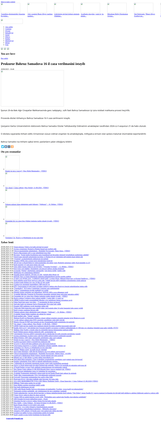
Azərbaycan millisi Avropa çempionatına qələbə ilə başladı (34, 413)
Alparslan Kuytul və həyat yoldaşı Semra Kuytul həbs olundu (35, 401)
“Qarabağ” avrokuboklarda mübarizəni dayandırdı (31, 259)
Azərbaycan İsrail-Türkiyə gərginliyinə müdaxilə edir (32, 342)
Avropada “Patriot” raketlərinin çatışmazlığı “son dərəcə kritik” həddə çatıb (39, 271)
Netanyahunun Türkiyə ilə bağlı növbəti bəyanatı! (31, 247)
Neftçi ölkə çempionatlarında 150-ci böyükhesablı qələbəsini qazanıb (37, 375)
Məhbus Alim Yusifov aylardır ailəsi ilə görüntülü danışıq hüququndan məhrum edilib (43, 330)
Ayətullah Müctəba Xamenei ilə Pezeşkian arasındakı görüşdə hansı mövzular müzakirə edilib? (46, 294)
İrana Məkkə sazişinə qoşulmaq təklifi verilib (29, 385)
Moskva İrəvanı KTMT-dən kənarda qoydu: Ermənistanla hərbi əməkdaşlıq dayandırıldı (44, 322)
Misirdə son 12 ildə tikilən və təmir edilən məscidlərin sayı (34, 357)
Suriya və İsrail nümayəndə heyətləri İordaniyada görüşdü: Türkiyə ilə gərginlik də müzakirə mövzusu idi (50, 365)
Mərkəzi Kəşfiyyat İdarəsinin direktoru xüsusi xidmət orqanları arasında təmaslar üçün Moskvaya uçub (49, 318)
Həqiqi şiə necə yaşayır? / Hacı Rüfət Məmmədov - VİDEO (26, 171)
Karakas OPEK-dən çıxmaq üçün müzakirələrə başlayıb (33, 261)
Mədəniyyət (9, 41)
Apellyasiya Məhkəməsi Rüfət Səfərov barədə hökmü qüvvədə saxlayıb (38, 355)
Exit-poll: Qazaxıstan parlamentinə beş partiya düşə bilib (33, 377)
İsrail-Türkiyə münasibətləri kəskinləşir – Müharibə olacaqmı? (35, 409)
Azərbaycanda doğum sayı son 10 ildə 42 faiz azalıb (32, 282)
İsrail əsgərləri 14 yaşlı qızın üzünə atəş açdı (29, 265)
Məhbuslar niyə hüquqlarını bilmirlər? (27, 273)
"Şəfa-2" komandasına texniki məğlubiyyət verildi (31, 290)
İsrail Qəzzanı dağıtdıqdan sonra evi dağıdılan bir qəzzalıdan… (35, 371)
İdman (7, 43)
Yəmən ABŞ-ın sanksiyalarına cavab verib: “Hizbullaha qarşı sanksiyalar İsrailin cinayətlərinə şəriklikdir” (50, 397)
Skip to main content (8, 2)
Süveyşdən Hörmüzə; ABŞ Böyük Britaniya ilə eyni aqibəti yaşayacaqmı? (39, 352)
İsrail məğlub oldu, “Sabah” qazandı (26, 316)
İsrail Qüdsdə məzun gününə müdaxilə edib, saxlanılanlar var (35, 332)
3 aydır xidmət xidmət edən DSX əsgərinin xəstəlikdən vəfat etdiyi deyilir (39, 320)
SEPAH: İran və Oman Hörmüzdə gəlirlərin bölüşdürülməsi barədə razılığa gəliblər (42, 276)
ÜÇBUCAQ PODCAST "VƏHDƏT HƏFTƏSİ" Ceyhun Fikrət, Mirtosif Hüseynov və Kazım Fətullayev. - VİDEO (54, 278)
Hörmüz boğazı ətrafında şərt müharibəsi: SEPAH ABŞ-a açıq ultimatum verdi (41, 292)
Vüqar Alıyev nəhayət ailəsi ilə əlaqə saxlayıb (29, 395)
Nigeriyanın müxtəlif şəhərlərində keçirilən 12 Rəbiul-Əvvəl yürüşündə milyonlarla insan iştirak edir (48, 257)
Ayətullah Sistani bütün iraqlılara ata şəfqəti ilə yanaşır (32, 314)
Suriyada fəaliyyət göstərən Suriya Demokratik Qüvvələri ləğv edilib (37, 304)
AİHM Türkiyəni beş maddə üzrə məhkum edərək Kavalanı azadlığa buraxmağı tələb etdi (45, 326)
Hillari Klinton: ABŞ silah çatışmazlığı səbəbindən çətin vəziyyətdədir (38, 338)
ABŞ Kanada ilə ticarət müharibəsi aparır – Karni (31, 399)
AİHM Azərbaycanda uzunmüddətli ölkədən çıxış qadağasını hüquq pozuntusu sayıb (43, 300)
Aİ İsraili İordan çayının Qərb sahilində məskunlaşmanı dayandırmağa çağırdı (40, 367)
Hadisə (7, 39)
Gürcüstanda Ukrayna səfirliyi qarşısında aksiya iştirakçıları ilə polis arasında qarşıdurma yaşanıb (47, 334)
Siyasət (7, 31)
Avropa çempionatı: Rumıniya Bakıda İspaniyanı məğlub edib (35, 249)
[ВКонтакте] (5, 146)
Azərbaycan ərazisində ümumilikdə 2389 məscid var (32, 284)
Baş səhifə (4, 58)
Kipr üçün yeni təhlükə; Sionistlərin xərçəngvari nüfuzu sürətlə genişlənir (39, 269)
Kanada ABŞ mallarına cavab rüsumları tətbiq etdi (31, 306)
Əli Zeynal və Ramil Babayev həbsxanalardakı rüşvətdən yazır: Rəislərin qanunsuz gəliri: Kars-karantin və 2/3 (52, 263)
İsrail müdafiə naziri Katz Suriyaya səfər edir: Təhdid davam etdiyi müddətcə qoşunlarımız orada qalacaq (50, 280)
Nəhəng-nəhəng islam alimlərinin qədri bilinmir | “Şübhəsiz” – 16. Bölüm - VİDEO (34, 204)
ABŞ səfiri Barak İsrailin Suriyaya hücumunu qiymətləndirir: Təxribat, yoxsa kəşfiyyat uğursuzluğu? (48, 389)
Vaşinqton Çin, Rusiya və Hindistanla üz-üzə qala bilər (24, 238)
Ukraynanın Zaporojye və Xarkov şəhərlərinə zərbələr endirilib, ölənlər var (39, 346)
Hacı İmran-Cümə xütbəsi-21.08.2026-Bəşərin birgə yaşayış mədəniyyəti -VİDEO (42, 369)
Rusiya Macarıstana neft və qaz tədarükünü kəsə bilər (32, 253)
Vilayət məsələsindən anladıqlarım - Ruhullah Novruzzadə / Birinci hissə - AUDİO (42, 353)
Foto (6, 45)
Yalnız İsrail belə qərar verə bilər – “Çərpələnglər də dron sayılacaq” (37, 302)
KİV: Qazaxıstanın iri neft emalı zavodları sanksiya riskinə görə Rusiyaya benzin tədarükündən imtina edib (50, 286)
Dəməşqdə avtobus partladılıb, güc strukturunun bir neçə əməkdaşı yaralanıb (40, 391)
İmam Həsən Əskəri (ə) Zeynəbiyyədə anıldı (29, 405)
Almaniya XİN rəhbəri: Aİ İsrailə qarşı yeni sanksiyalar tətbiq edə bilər (38, 411)
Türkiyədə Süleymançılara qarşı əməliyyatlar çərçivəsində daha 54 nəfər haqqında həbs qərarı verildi (48, 308)
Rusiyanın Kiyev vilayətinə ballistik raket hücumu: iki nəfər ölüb (36, 379)
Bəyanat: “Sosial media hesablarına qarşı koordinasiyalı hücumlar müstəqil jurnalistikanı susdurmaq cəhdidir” (51, 255)
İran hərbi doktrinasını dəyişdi (24, 387)
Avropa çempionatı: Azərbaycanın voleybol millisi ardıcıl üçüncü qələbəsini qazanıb (43, 336)
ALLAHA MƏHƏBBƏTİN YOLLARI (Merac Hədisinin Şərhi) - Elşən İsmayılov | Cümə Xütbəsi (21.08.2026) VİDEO (56, 381)
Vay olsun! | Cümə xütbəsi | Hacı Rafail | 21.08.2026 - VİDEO (27, 188)
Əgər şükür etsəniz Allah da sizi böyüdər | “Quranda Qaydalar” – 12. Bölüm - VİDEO (43, 267)
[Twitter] (2, 146)
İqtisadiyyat (9, 33)
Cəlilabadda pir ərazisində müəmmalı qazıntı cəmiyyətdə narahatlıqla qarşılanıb (41, 363)
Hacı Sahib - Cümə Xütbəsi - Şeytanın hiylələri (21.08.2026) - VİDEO (38, 403)
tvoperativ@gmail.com (14, 418)
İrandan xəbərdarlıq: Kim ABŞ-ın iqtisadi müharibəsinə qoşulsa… (36, 361)
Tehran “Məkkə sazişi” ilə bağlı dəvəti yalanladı (30, 350)
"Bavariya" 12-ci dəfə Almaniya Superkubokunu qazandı (33, 407)
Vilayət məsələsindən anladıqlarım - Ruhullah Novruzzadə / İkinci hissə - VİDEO (42, 251)
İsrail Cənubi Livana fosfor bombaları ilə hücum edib (32, 415)
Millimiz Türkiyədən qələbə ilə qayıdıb (27, 383)
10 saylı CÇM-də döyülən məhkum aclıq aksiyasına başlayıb (35, 344)
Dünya (7, 37)
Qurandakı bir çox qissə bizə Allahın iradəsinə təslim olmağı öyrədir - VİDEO (32, 221)
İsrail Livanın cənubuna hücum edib (26, 310)
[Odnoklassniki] (12, 146)
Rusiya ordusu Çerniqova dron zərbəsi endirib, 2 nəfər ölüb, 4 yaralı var (38, 298)
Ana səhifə (9, 27)
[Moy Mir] (9, 146)
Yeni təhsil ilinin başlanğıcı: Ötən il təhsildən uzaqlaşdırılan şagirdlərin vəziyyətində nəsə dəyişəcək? (48, 359)
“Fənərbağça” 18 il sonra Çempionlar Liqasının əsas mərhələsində (36, 288)
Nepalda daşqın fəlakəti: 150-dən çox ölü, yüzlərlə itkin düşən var (36, 275)
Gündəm (8, 29)
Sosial (7, 35)
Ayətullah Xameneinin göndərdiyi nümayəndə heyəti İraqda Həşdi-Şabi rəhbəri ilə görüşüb (45, 373)
